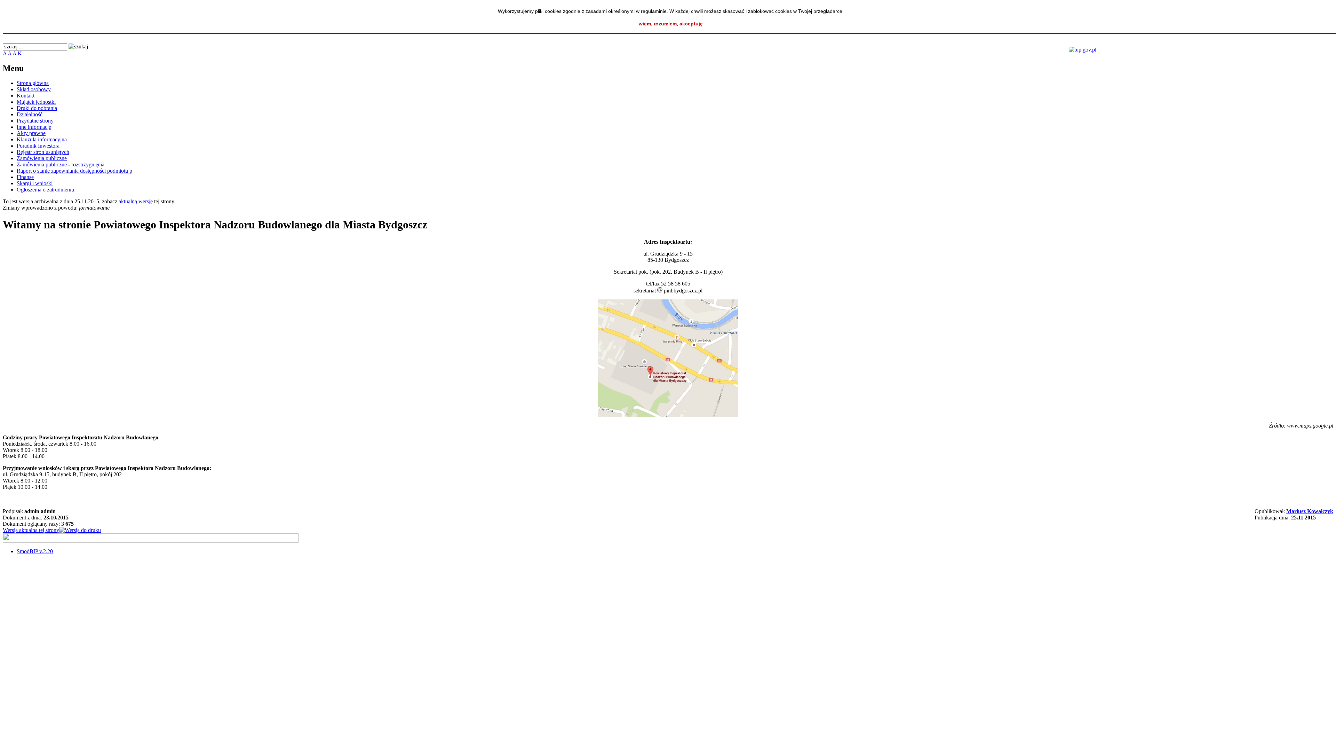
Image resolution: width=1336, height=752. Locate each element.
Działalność (29, 114)
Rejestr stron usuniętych (43, 152)
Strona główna (33, 83)
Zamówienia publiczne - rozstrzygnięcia (60, 164)
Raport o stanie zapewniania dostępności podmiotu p (74, 171)
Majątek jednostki (36, 102)
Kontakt (25, 96)
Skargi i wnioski (35, 183)
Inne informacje (34, 127)
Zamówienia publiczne (42, 158)
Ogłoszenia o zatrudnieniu (45, 190)
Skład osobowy (34, 89)
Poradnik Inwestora (38, 146)
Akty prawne (31, 133)
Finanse (25, 177)
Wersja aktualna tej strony (31, 530)
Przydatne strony (35, 121)
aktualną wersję (136, 201)
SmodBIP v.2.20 (35, 551)
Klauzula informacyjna (42, 139)
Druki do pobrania (37, 108)
